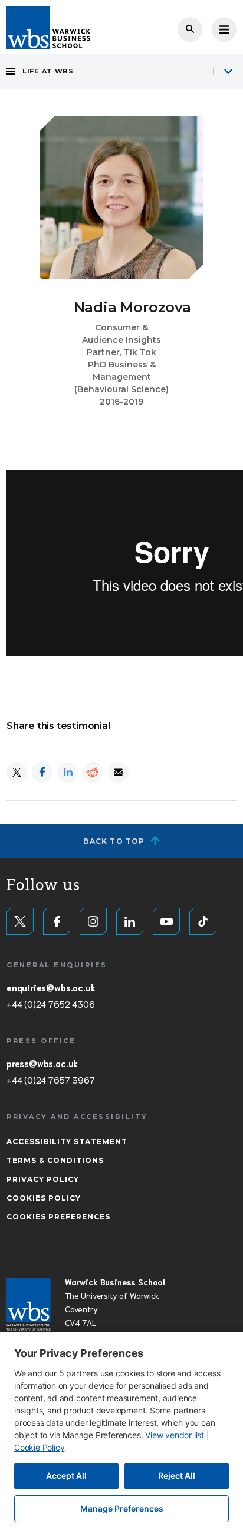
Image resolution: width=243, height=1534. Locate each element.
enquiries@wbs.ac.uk (50, 987)
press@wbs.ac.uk (42, 1063)
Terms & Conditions (55, 1160)
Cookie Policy (39, 1447)
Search (190, 29)
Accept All (66, 1475)
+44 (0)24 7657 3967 (50, 1079)
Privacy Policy (42, 1179)
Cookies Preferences (58, 1216)
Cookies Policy (43, 1198)
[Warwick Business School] (48, 27)
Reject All (176, 1475)
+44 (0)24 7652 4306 (50, 1004)
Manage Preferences (121, 1508)
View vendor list (174, 1435)
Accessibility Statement (66, 1141)
